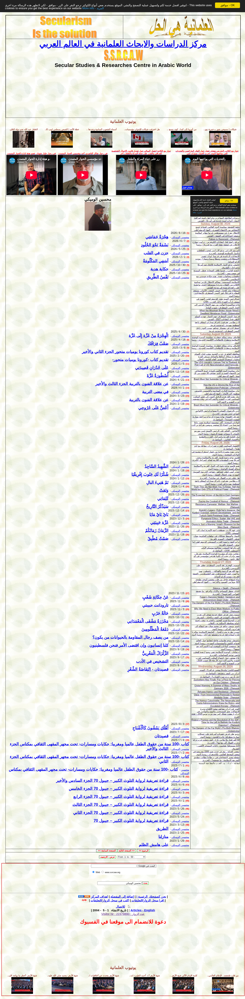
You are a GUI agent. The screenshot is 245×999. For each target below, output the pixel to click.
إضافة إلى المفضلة (122, 896)
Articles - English (142, 910)
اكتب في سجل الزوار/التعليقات (128, 900)
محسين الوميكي (180, 237)
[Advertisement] (123, 91)
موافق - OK (227, 5)
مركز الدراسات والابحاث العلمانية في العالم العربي (123, 43)
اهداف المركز (99, 896)
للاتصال (120, 906)
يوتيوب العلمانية (123, 121)
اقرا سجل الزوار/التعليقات (147, 900)
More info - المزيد (93, 8)
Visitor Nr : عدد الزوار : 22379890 (123, 914)
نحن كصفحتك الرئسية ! (151, 896)
